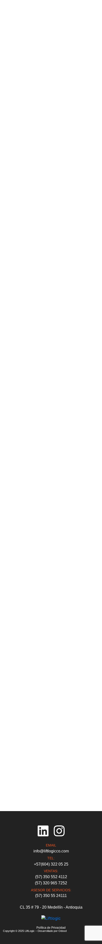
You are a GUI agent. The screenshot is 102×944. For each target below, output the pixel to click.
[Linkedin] (43, 831)
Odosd (62, 930)
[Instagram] (59, 831)
